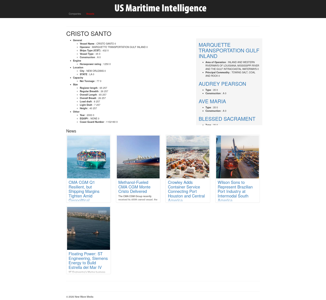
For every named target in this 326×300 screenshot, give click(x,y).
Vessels (90, 13)
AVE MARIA (212, 101)
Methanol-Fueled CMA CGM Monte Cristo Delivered (134, 186)
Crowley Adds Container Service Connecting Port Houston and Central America (186, 191)
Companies (75, 13)
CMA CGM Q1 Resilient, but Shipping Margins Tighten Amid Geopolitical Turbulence (84, 193)
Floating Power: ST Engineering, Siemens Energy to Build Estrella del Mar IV (88, 260)
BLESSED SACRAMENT (227, 118)
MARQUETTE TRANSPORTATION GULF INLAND (229, 50)
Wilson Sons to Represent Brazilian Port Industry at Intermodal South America (235, 191)
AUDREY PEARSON (222, 83)
